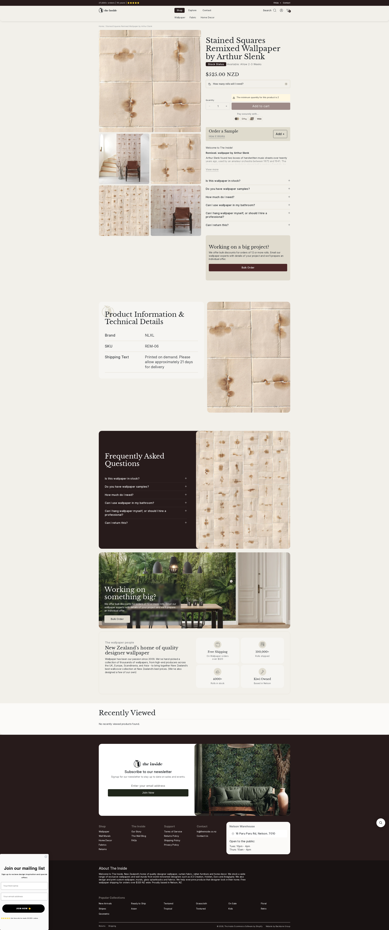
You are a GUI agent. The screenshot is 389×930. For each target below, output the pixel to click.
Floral (264, 903)
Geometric (104, 914)
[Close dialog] (45, 856)
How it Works (217, 136)
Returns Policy (171, 836)
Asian (134, 908)
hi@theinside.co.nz (206, 831)
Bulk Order (248, 267)
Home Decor (208, 17)
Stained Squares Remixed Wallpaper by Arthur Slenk (129, 26)
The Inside (229, 926)
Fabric (192, 17)
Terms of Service (173, 831)
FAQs (276, 3)
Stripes (102, 908)
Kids (230, 908)
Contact (286, 3)
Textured (168, 903)
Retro (264, 908)
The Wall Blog (138, 836)
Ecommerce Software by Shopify (248, 926)
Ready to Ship (138, 903)
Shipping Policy (172, 840)
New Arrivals (105, 903)
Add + (280, 134)
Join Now (148, 792)
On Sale (232, 903)
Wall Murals (104, 836)
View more (212, 169)
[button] (274, 10)
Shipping (112, 926)
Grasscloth (201, 903)
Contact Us (202, 836)
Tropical (168, 908)
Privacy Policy (171, 844)
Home (101, 26)
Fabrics (102, 844)
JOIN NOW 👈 (23, 908)
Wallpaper (179, 17)
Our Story (136, 831)
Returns (103, 849)
